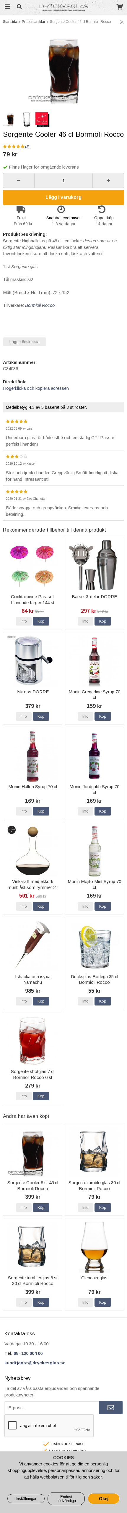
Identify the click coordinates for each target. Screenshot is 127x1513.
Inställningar (26, 1498)
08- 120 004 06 (28, 1353)
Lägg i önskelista (24, 342)
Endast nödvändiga (66, 1499)
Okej (103, 1498)
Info (24, 621)
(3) (27, 147)
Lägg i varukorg (63, 197)
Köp (41, 621)
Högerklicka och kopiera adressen (36, 388)
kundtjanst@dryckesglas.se (35, 1362)
